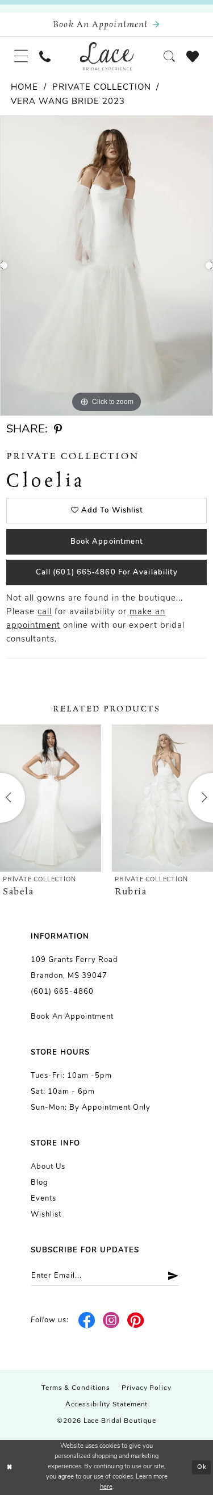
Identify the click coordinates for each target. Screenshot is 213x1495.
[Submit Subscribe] (169, 1276)
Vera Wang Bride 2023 (68, 102)
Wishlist (46, 1214)
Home (24, 88)
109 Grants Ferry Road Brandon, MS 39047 (74, 968)
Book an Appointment (72, 1017)
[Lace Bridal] (106, 56)
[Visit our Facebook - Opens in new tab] (87, 1320)
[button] (21, 56)
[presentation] (50, 798)
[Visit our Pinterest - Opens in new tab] (135, 1320)
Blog (39, 1182)
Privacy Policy (147, 1388)
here (106, 1487)
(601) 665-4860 (62, 992)
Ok (202, 1467)
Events (43, 1198)
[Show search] (169, 56)
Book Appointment (107, 541)
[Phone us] (45, 56)
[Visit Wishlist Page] (192, 56)
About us (48, 1167)
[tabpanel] (106, 265)
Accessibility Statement (106, 1404)
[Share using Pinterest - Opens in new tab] (57, 430)
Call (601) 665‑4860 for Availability (107, 572)
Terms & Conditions (75, 1388)
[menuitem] (21, 56)
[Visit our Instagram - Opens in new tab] (111, 1320)
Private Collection (101, 88)
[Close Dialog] (9, 1467)
